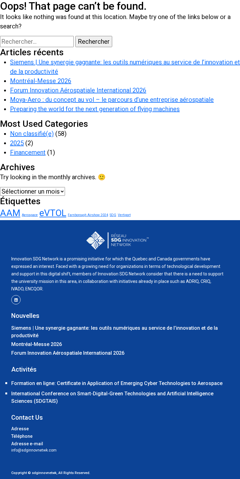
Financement (28, 152)
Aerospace (30, 215)
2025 (17, 143)
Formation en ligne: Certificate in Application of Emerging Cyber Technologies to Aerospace (116, 383)
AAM (10, 213)
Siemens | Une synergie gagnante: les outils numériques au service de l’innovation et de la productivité (114, 331)
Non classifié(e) (32, 133)
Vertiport (124, 215)
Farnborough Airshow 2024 (88, 215)
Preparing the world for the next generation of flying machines (95, 109)
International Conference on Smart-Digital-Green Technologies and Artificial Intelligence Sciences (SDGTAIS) (112, 397)
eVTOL (52, 213)
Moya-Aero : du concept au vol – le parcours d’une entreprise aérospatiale (112, 99)
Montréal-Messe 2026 (40, 81)
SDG (113, 215)
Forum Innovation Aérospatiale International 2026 (78, 90)
